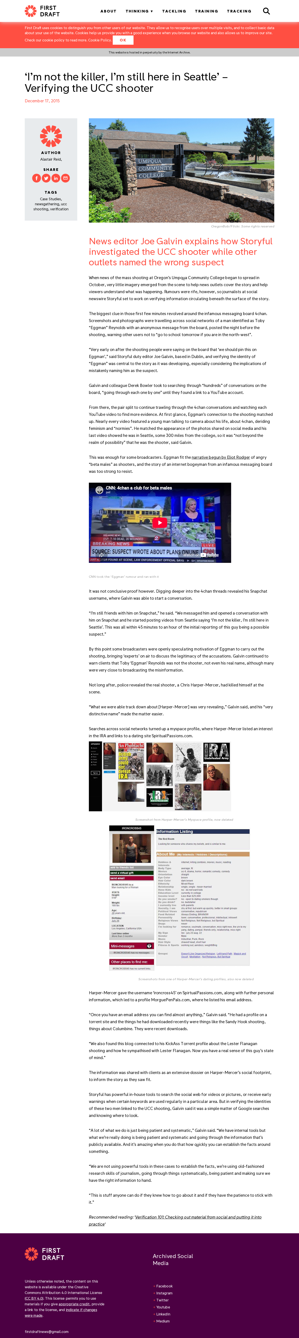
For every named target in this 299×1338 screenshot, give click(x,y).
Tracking (239, 11)
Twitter (162, 1300)
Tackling (174, 11)
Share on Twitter (46, 178)
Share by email (65, 178)
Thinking (137, 11)
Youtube (163, 1307)
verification (59, 209)
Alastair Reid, (51, 159)
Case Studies (50, 199)
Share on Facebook (36, 178)
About (108, 11)
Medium (163, 1321)
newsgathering (47, 204)
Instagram (164, 1293)
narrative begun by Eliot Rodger (221, 457)
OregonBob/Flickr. (226, 226)
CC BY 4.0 (34, 1298)
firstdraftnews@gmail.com (47, 1331)
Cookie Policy (99, 40)
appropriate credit (74, 1304)
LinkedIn (163, 1314)
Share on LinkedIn (55, 178)
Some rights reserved (257, 226)
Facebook (164, 1286)
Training (206, 11)
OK (123, 40)
